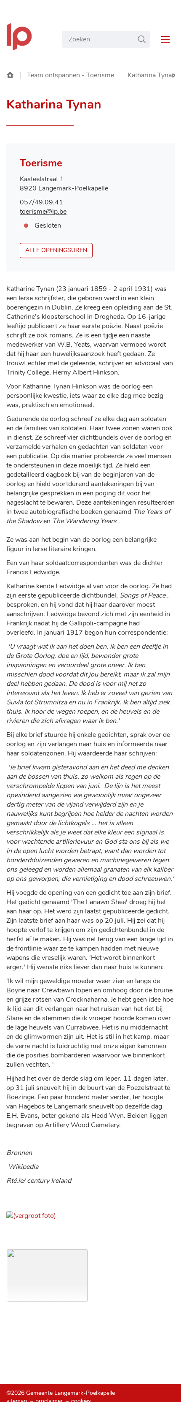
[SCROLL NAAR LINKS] (173, 75)
